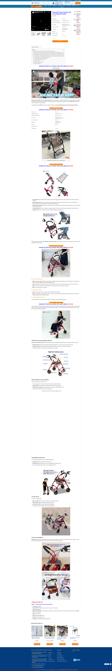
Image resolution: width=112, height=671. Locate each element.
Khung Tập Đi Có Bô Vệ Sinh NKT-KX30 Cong (75, 638)
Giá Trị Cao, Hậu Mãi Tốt (39, 62)
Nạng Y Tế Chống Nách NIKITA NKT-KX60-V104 (36, 638)
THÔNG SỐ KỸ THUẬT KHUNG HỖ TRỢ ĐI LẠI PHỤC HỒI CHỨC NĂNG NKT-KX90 (48, 52)
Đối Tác (64, 5)
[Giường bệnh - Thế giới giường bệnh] (35, 3)
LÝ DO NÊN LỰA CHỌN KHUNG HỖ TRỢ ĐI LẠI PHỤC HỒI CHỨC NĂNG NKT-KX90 (48, 56)
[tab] (40, 46)
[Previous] (32, 21)
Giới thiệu (45, 5)
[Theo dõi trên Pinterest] (78, 0)
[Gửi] (48, 3)
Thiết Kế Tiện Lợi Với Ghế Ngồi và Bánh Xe (42, 57)
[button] (78, 3)
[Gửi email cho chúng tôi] (76, 0)
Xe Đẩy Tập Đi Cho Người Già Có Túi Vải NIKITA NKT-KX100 (49, 638)
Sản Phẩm (50, 5)
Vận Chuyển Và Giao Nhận (62, 661)
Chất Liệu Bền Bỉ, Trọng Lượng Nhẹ (41, 58)
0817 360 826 (38, 613)
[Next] (49, 21)
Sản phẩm (36, 9)
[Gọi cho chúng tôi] (77, 0)
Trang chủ (32, 9)
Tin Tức (49, 657)
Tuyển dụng (74, 5)
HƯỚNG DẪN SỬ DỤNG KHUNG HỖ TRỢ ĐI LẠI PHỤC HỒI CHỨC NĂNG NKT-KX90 (48, 54)
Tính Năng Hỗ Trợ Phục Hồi (39, 59)
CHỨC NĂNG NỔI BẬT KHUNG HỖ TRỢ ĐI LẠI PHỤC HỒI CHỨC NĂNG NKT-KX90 (48, 53)
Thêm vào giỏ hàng (60, 41)
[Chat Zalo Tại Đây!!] (110, 664)
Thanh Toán (59, 654)
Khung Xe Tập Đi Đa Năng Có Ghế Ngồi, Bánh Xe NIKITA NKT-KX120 (62, 638)
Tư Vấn (49, 654)
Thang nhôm (60, 5)
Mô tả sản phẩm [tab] (35, 47)
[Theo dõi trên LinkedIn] (79, 0)
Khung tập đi (45, 9)
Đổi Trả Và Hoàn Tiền (61, 659)
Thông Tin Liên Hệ (51, 661)
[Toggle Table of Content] (63, 50)
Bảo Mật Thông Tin (60, 657)
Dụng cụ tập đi (40, 9)
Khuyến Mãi (69, 5)
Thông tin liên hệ (37, 63)
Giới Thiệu (50, 652)
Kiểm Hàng (59, 652)
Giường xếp (55, 5)
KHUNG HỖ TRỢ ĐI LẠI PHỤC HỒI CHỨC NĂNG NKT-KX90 (44, 51)
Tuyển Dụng (50, 659)
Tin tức (78, 5)
